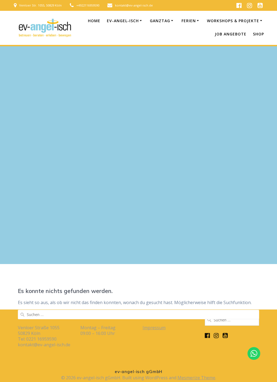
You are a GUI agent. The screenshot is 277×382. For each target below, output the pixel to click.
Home (94, 20)
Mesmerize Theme (196, 378)
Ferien (189, 20)
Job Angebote (230, 34)
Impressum (154, 328)
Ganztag (160, 20)
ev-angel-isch (123, 20)
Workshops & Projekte (233, 20)
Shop (258, 34)
